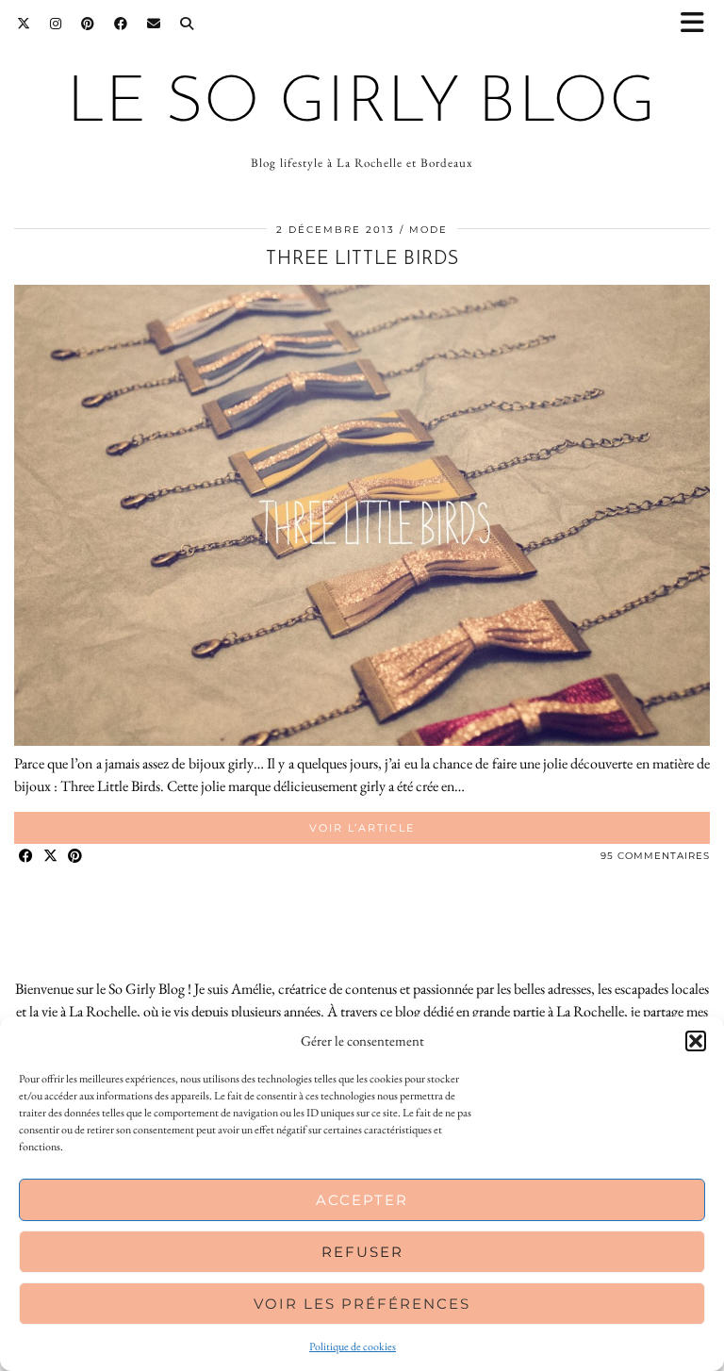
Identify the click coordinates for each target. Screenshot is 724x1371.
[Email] (154, 23)
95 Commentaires (655, 856)
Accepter (362, 1200)
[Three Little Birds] (362, 741)
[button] (698, 24)
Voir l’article (362, 827)
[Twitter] (24, 23)
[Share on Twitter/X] (51, 857)
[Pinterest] (88, 23)
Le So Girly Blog (362, 104)
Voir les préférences (362, 1304)
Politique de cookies (352, 1346)
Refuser (362, 1252)
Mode (428, 229)
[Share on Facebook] (26, 857)
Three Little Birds (362, 259)
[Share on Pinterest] (75, 857)
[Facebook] (121, 23)
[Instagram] (56, 23)
